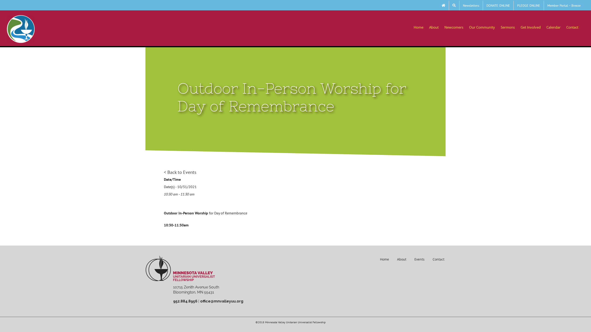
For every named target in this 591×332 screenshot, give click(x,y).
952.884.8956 (185, 301)
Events (419, 259)
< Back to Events (180, 172)
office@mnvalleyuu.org (221, 301)
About (401, 259)
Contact (438, 259)
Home (384, 259)
